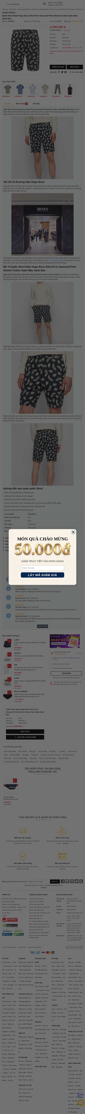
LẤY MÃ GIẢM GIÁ (42, 575)
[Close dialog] (73, 532)
